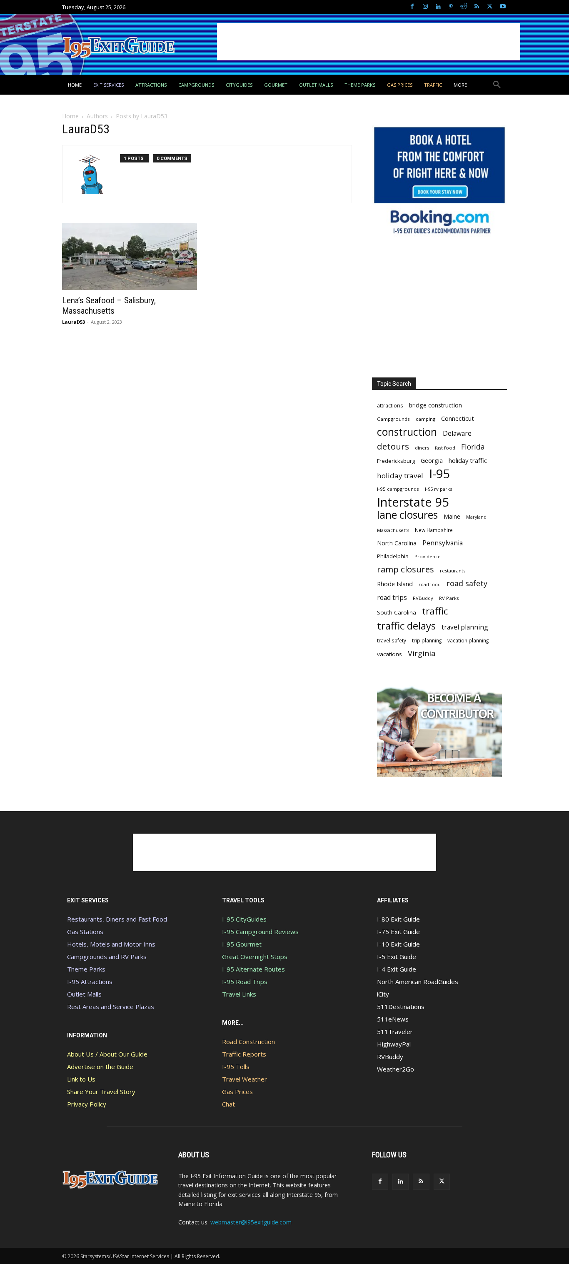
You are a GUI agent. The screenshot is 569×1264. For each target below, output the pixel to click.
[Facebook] (412, 6)
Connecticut (457, 418)
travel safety (391, 640)
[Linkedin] (438, 6)
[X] (489, 6)
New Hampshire (434, 530)
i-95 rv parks (438, 489)
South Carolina (396, 612)
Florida (473, 446)
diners (422, 448)
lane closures (407, 514)
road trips (392, 597)
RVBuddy (423, 598)
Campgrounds (393, 419)
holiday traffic (468, 460)
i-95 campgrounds (398, 489)
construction (407, 431)
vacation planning (468, 640)
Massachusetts (393, 530)
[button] (497, 85)
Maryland (476, 517)
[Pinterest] (451, 6)
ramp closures (405, 569)
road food (430, 584)
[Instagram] (425, 6)
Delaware (457, 433)
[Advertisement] (368, 41)
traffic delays (406, 625)
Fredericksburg (396, 461)
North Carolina (397, 543)
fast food (445, 448)
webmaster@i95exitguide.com (251, 1222)
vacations (389, 654)
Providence (427, 556)
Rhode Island (395, 584)
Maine (452, 516)
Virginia (421, 653)
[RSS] (476, 6)
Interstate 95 (413, 501)
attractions (390, 405)
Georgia (432, 460)
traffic (435, 611)
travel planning (465, 627)
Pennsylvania (442, 543)
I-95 (439, 474)
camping (425, 419)
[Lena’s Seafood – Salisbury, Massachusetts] (129, 256)
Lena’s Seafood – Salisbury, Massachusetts (109, 305)
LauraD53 (73, 322)
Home (70, 116)
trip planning (427, 640)
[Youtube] (502, 6)
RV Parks (449, 598)
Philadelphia (393, 556)
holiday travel (400, 475)
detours (393, 446)
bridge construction (435, 405)
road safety (467, 583)
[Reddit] (463, 6)
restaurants (452, 570)
